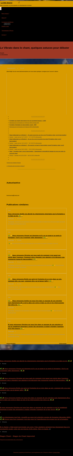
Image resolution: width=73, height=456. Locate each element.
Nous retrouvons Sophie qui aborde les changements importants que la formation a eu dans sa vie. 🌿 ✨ (36, 215)
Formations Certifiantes (7, 22)
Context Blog (56, 452)
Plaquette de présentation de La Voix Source (11, 439)
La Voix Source (6, 3)
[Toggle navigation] (0, 8)
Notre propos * (5, 13)
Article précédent (11, 343)
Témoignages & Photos (7, 30)
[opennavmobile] (0, 39)
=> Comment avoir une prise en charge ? (16, 166)
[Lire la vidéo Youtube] (36, 94)
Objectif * (4, 18)
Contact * (4, 35)
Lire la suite (11, 227)
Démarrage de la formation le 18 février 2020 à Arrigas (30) (24, 122)
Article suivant (62, 343)
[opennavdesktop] (19, 2)
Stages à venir (6, 25)
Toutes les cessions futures (14, 162)
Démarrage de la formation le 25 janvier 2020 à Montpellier (24, 127)
